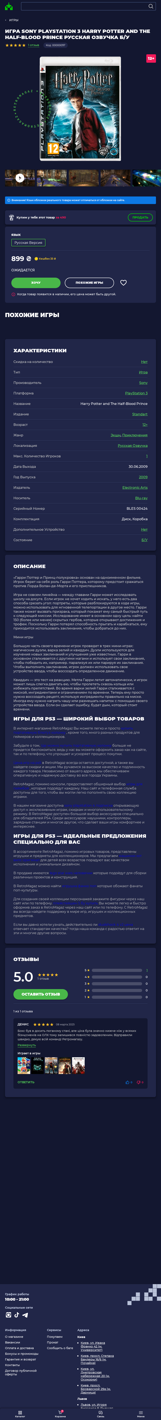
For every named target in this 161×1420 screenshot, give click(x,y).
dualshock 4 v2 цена (115, 925)
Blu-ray (141, 498)
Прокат (52, 1342)
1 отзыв (33, 45)
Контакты (12, 1365)
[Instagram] (9, 1316)
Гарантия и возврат (20, 1359)
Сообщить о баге (60, 1348)
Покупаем (54, 1337)
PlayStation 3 (136, 393)
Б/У (145, 540)
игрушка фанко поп (79, 886)
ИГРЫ (13, 20)
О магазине (14, 1337)
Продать (140, 217)
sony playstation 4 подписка (88, 806)
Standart (140, 414)
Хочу (36, 283)
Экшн (116, 435)
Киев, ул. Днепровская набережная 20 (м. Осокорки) (95, 1374)
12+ (145, 425)
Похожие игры (89, 283)
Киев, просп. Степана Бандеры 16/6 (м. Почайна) (97, 1359)
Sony (143, 383)
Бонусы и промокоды (21, 1354)
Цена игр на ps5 (27, 763)
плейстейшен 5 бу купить (75, 903)
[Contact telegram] (26, 1316)
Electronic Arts (135, 488)
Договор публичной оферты (21, 1372)
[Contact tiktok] (17, 1316)
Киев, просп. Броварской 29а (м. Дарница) (96, 1389)
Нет (144, 362)
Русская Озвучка (133, 446)
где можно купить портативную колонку (76, 746)
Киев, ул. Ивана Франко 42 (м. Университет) (93, 1346)
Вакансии (12, 1342)
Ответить (26, 1082)
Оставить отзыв (41, 994)
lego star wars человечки (71, 873)
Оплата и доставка (19, 1348)
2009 (143, 477)
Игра (143, 372)
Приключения (135, 435)
